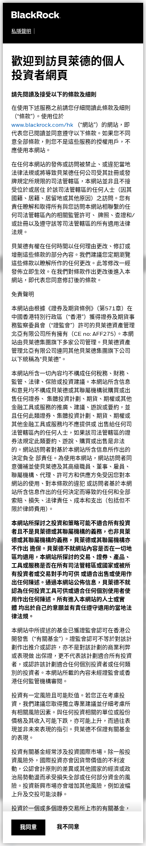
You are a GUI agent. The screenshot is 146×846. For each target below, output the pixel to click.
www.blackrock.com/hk (42, 125)
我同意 (28, 827)
